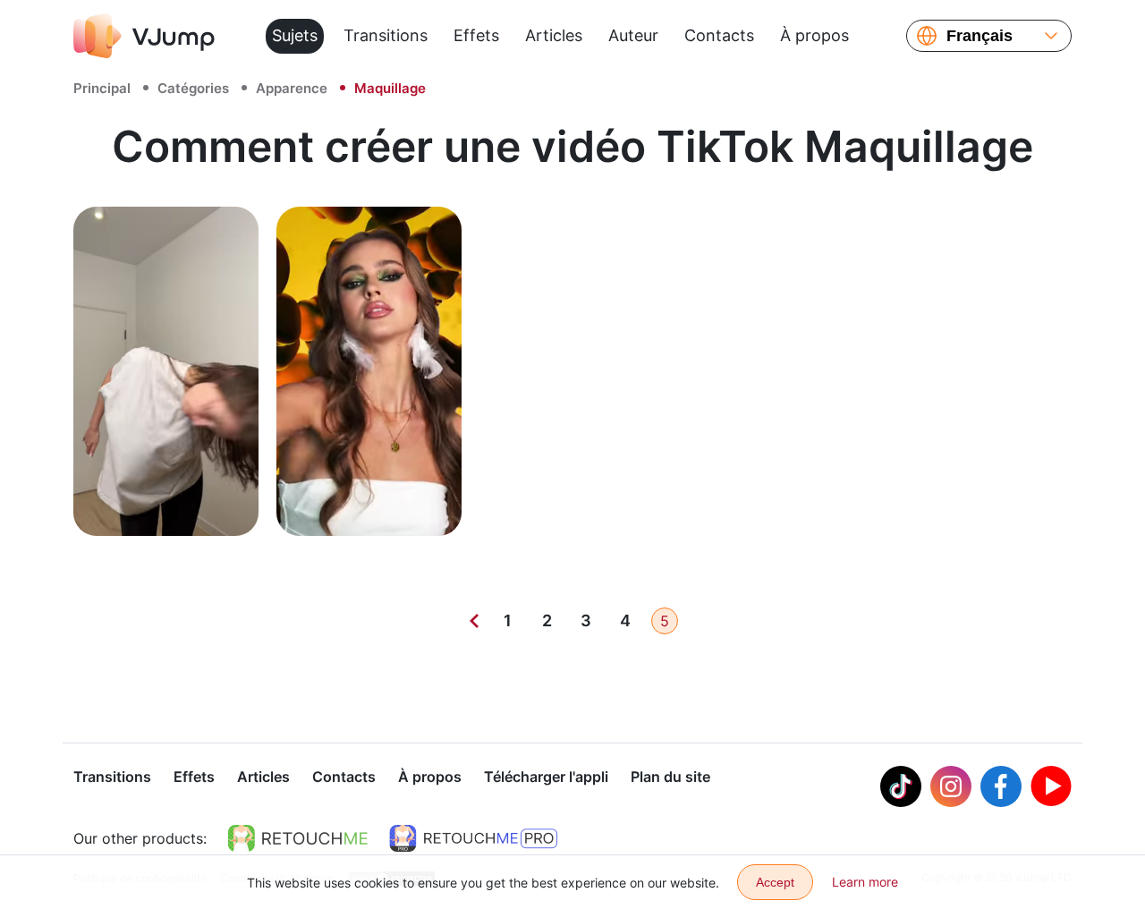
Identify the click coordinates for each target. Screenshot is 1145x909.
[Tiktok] (900, 786)
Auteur (633, 35)
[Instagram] (950, 786)
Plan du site (670, 777)
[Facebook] (1001, 786)
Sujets (295, 35)
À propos (814, 35)
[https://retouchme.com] (298, 838)
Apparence (291, 88)
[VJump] (144, 35)
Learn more (865, 881)
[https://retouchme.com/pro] (473, 838)
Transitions (386, 35)
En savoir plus (166, 502)
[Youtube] (1051, 786)
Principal (102, 88)
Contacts (719, 35)
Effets (476, 35)
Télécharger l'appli (546, 777)
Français (979, 36)
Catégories (193, 88)
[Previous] (474, 620)
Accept (775, 882)
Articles (553, 35)
